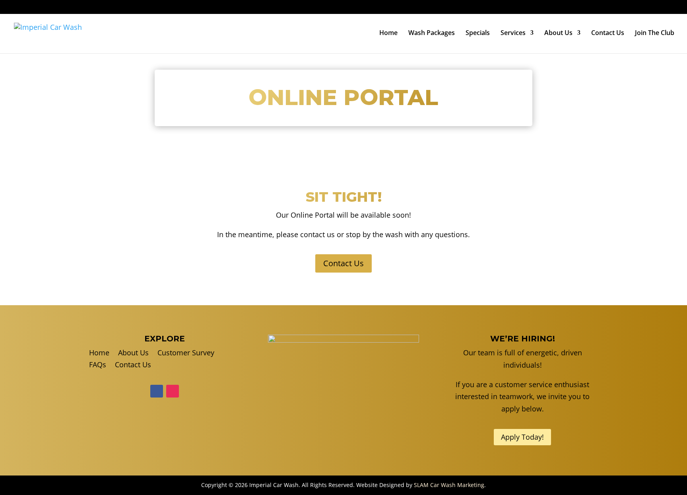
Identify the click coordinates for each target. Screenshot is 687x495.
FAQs (533, 7)
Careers (557, 7)
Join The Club (654, 33)
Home (388, 33)
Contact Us (607, 33)
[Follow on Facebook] (156, 391)
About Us (558, 33)
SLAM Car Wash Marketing (449, 485)
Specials (478, 33)
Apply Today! (522, 437)
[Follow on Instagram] (172, 391)
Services (513, 33)
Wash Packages (431, 33)
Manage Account (652, 7)
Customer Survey (599, 7)
